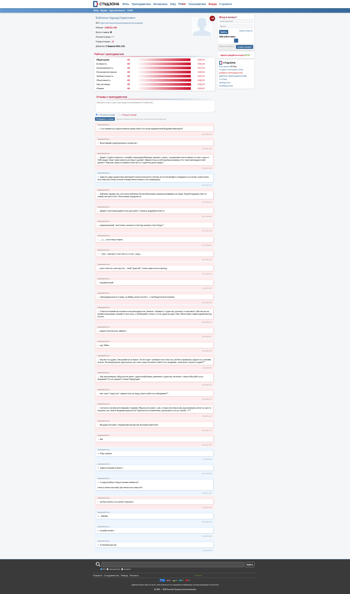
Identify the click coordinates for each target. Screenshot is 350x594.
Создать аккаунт (244, 47)
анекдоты (224, 82)
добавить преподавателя (230, 72)
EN (170, 580)
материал (127, 569)
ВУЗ (104, 569)
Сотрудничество (111, 575)
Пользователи (197, 4)
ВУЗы (125, 4)
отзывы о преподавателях (231, 69)
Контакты (134, 575)
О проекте (97, 575)
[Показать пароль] (250, 26)
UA (176, 580)
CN (189, 580)
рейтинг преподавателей (232, 75)
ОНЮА (130, 10)
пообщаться (225, 85)
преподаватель (114, 569)
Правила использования (185, 589)
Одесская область (117, 10)
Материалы (160, 4)
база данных (224, 66)
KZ (182, 580)
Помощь (124, 575)
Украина (103, 10)
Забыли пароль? (246, 30)
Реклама (198, 575)
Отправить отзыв (104, 119)
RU (163, 580)
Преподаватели (141, 4)
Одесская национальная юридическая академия (121, 23)
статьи (222, 79)
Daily (173, 4)
